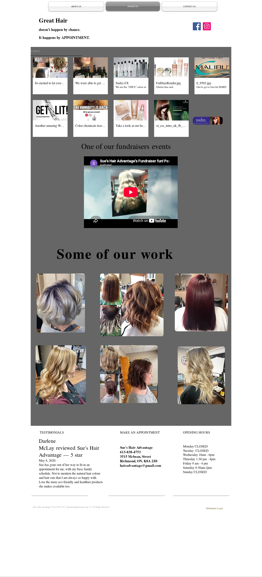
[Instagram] (207, 26)
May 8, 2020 (47, 460)
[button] (50, 75)
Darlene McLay (47, 444)
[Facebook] (197, 26)
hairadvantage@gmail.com (140, 465)
